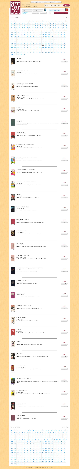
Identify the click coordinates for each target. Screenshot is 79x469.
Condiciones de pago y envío (32, 467)
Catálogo (48, 2)
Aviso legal (41, 467)
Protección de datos (49, 467)
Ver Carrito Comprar (61, 13)
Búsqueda (36, 2)
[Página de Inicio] (15, 8)
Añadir (64, 61)
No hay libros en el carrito (54, 10)
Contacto (55, 2)
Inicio (42, 2)
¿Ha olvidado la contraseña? (25, 13)
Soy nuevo (43, 13)
